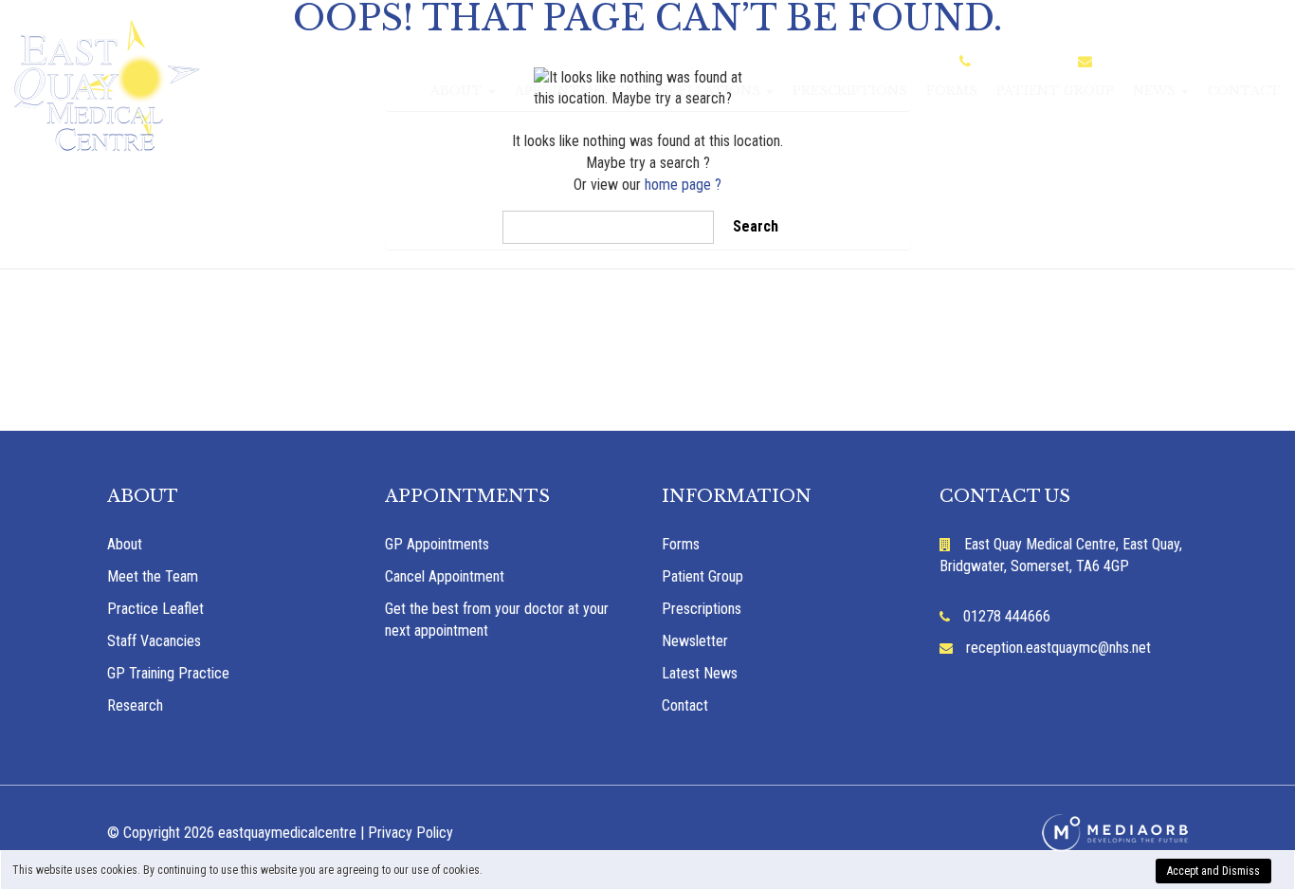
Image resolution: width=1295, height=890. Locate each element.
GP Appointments (437, 544)
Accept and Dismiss (1213, 871)
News (1156, 91)
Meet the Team (152, 576)
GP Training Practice (168, 673)
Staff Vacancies (154, 641)
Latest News (700, 673)
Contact (1244, 91)
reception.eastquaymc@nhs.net (1193, 61)
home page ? (683, 185)
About (458, 91)
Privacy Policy (410, 833)
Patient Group (1055, 91)
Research (135, 705)
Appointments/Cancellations (639, 91)
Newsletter (695, 641)
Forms (951, 91)
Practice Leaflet (155, 609)
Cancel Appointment (444, 576)
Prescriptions (850, 91)
